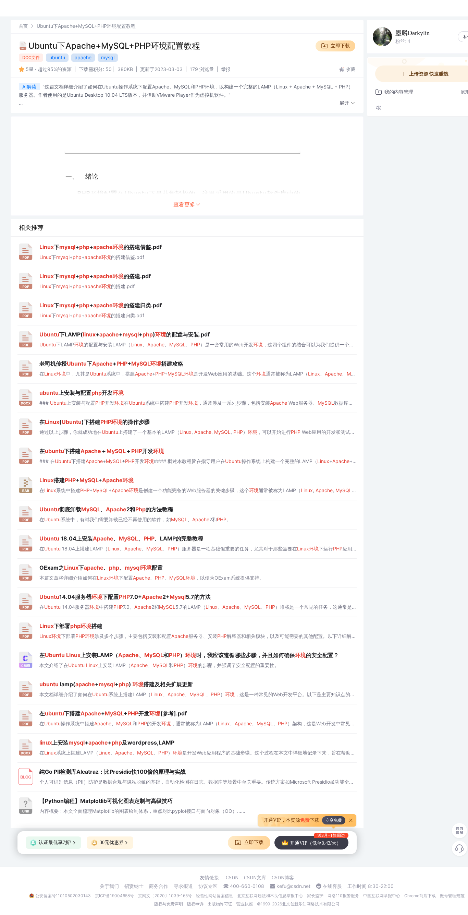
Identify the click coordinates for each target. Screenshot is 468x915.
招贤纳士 (134, 886)
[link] (23, 26)
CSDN (232, 877)
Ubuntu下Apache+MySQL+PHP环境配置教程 (114, 46)
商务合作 (158, 886)
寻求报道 (183, 886)
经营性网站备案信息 (214, 895)
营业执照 (244, 903)
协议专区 (208, 886)
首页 (23, 26)
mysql (107, 57)
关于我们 (109, 886)
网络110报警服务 (343, 895)
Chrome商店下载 (420, 895)
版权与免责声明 (168, 903)
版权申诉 (195, 903)
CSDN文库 (255, 877)
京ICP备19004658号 (114, 895)
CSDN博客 (283, 877)
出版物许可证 (220, 903)
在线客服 (332, 886)
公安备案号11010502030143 (63, 895)
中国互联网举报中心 (381, 895)
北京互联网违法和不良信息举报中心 (270, 895)
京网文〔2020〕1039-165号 (165, 895)
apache (83, 57)
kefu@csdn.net (293, 886)
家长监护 (315, 895)
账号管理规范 (452, 895)
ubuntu (57, 57)
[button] (347, 103)
